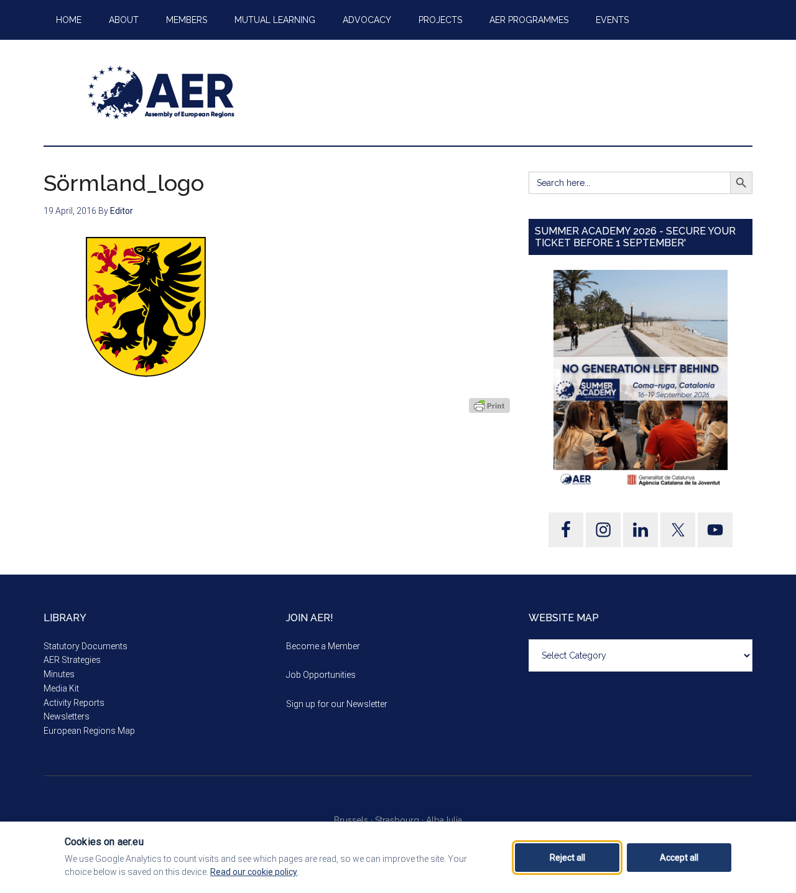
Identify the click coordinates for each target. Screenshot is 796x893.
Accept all (679, 858)
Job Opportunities (321, 675)
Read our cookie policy (253, 872)
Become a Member (323, 646)
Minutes (59, 674)
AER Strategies (72, 660)
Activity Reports (74, 703)
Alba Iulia (444, 820)
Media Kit (61, 688)
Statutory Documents (85, 646)
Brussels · (354, 820)
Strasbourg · (400, 820)
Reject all (567, 858)
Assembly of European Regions (162, 93)
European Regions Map (89, 731)
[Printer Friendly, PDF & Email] (489, 405)
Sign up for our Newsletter (336, 704)
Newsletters (67, 716)
